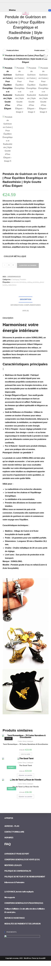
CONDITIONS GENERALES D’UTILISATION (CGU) (23, 903)
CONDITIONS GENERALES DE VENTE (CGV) (22, 860)
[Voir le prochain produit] (47, 50)
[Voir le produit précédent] (4, 50)
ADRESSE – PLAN (11, 826)
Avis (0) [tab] (25, 311)
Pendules (23, 279)
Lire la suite (25, 754)
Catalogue (15, 279)
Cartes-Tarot (22, 741)
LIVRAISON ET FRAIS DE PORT (16, 854)
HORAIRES (8, 838)
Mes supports (9, 897)
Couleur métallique (15, 256)
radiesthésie (12, 285)
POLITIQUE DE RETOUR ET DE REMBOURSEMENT (24, 877)
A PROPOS (8, 818)
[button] (45, 57)
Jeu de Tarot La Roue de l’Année (25, 787)
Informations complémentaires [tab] (26, 305)
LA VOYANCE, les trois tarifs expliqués (19, 892)
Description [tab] (25, 299)
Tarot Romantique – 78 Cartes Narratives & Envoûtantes (25, 744)
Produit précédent (13, 50)
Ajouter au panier (27, 265)
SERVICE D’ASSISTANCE (14, 918)
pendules (36, 282)
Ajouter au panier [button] (25, 775)
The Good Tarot (25, 765)
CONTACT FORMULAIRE (14, 832)
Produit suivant (39, 50)
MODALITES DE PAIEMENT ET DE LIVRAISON (22, 924)
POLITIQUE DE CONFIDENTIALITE (18, 871)
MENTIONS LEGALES (13, 865)
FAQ (7, 844)
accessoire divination (18, 282)
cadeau (29, 282)
